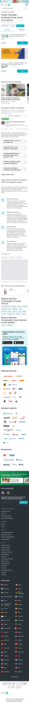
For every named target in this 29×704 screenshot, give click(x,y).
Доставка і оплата (5, 511)
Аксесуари (3, 572)
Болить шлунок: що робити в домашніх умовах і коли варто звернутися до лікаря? (10, 98)
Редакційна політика (6, 534)
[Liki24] (4, 693)
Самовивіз (22, 29)
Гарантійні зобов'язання (7, 532)
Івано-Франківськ (6, 306)
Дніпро (19, 306)
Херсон (3, 314)
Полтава (15, 311)
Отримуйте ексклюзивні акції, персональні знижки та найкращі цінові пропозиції (13, 497)
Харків (24, 311)
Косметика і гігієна (5, 547)
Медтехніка (4, 556)
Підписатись (23, 502)
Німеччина (10, 325)
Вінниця (14, 306)
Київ (10, 308)
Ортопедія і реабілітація (7, 558)
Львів (20, 308)
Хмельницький (10, 314)
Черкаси (18, 314)
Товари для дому (5, 563)
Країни (2, 526)
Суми (20, 311)
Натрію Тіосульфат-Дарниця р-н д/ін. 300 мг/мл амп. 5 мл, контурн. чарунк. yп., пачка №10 (18, 36)
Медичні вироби (5, 554)
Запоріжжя (4, 308)
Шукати (26, 8)
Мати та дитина (5, 561)
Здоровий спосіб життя (6, 570)
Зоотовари (3, 568)
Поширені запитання (6, 515)
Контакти (3, 513)
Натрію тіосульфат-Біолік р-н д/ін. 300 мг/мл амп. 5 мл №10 (18, 63)
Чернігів (24, 314)
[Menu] (2, 4)
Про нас (3, 524)
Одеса (9, 311)
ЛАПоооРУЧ (4, 565)
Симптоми (3, 574)
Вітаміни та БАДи (5, 549)
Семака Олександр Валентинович (15, 121)
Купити (22, 43)
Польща (4, 325)
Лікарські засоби (5, 545)
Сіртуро (11, 289)
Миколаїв (4, 311)
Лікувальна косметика (6, 552)
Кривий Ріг (15, 308)
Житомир (25, 306)
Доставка (7, 29)
